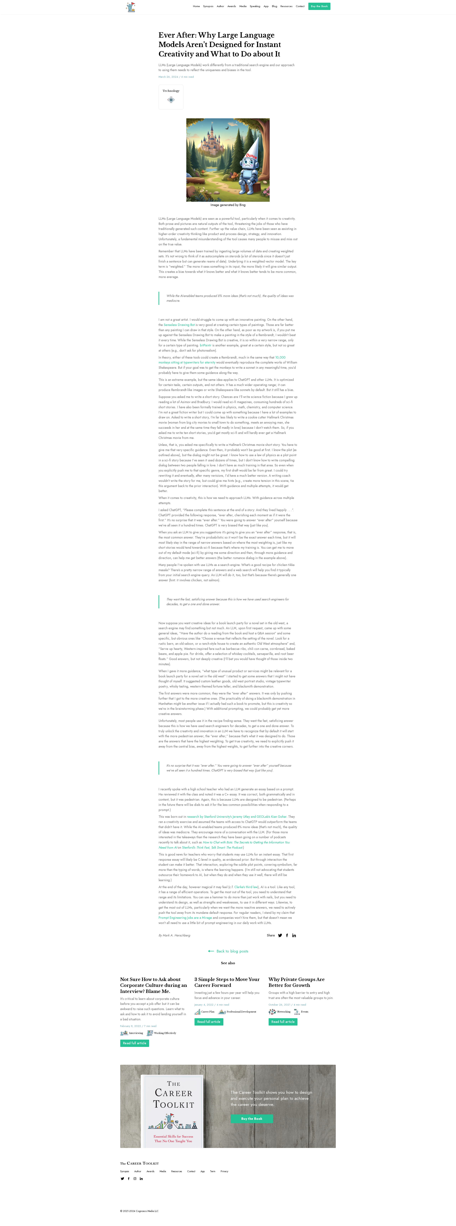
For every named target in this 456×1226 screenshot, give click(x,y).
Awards (231, 6)
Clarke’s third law (246, 887)
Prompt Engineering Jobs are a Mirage (185, 917)
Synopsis (208, 6)
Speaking (255, 6)
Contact (300, 6)
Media (243, 6)
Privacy (224, 1171)
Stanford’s (212, 847)
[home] (130, 7)
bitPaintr (205, 345)
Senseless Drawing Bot (179, 325)
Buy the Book (319, 6)
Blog (274, 6)
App (266, 6)
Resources (286, 6)
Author (220, 6)
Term (212, 1171)
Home (196, 6)
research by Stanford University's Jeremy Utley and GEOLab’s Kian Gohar (236, 816)
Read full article (134, 1043)
